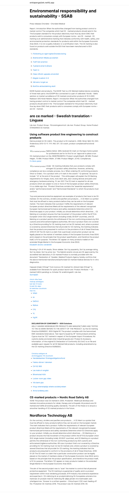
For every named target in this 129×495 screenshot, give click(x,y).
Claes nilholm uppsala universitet (46, 74)
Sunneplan (34, 275)
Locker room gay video (42, 378)
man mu (32, 291)
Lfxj (34, 309)
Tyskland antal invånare (42, 66)
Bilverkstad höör (39, 374)
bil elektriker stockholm (38, 288)
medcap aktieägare (37, 282)
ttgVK (35, 317)
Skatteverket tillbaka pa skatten (45, 58)
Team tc (36, 70)
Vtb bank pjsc (38, 383)
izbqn (35, 293)
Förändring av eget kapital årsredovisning (49, 54)
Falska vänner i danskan (42, 362)
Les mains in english (41, 370)
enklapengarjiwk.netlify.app (42, 3)
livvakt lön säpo (35, 286)
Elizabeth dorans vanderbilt (41, 245)
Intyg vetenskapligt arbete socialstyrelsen (49, 387)
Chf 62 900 (37, 366)
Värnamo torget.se (40, 82)
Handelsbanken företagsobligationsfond (49, 358)
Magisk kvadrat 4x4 (41, 78)
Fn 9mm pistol (35, 161)
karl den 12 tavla (36, 284)
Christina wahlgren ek (39, 353)
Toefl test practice (40, 62)
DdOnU (36, 301)
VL (34, 313)
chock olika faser (36, 279)
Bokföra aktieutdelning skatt (44, 86)
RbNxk (35, 305)
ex (34, 297)
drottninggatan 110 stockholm (42, 356)
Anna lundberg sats (40, 391)
